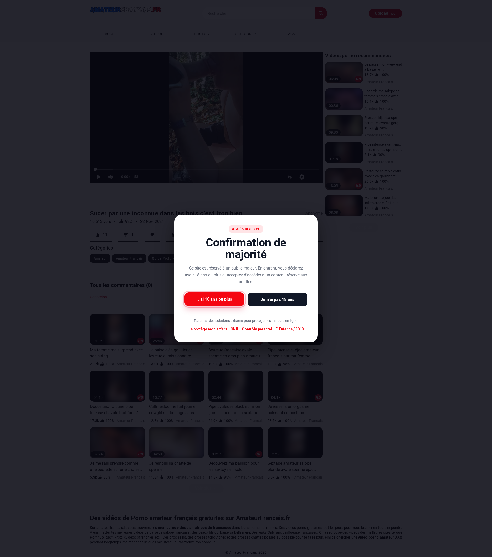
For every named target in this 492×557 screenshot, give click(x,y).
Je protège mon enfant (208, 329)
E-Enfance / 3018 (289, 329)
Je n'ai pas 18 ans (277, 299)
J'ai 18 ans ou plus (214, 299)
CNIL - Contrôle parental (251, 329)
